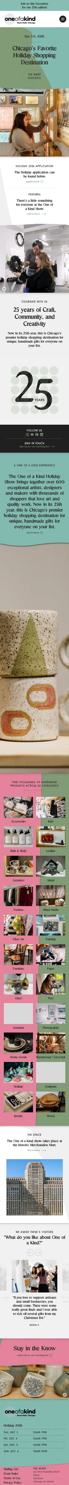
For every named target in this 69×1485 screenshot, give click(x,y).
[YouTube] (32, 435)
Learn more (33, 213)
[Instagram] (27, 435)
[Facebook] (36, 435)
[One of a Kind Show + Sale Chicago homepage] (20, 19)
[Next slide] (38, 1252)
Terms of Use (12, 1478)
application (33, 181)
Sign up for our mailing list (34, 446)
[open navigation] (62, 19)
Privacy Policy (12, 1482)
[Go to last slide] (30, 1252)
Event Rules (11, 1473)
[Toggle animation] (4, 288)
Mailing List (11, 1469)
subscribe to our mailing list (32, 1355)
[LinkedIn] (41, 435)
